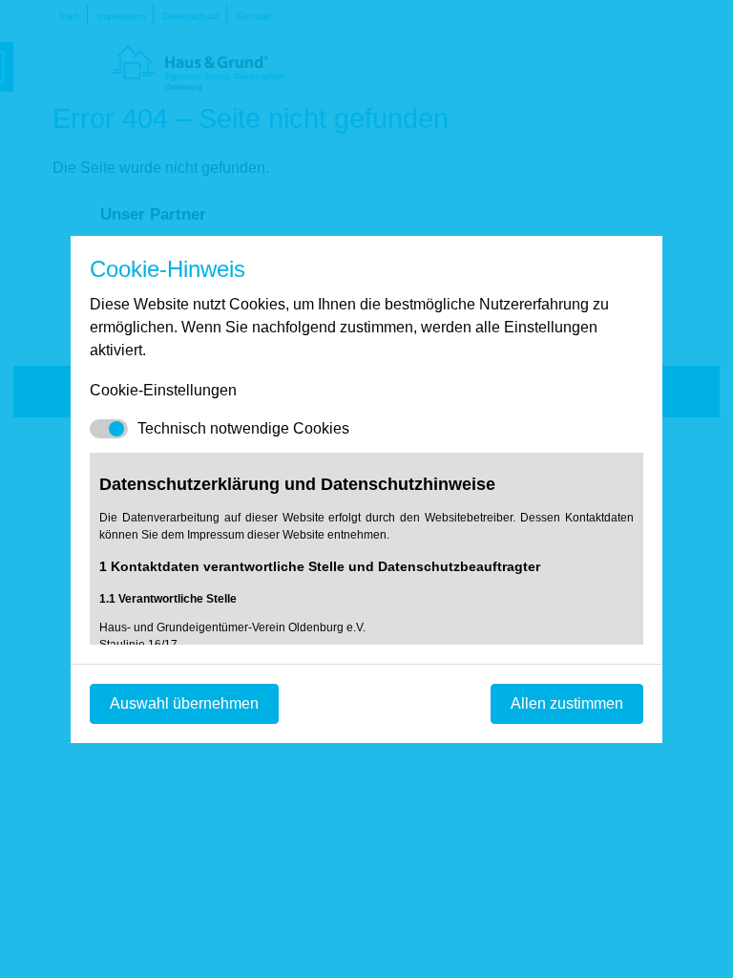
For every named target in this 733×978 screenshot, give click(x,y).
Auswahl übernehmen (184, 703)
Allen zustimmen (567, 703)
